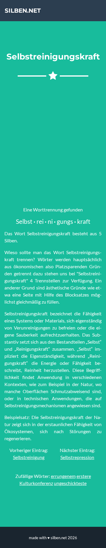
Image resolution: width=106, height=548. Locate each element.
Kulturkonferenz (36, 483)
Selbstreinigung (28, 457)
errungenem (63, 476)
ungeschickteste (70, 483)
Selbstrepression (77, 457)
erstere (84, 476)
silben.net (23, 10)
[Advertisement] (53, 141)
